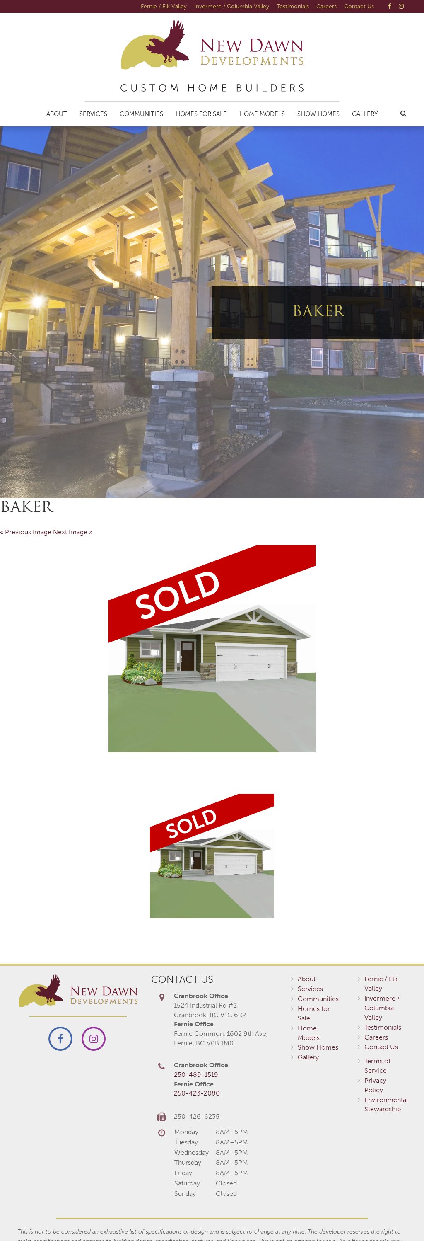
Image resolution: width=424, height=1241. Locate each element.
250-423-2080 (197, 1093)
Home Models (262, 114)
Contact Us (359, 6)
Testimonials (293, 6)
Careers (326, 6)
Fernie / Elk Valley (164, 6)
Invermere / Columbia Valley (231, 6)
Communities (141, 114)
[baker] (212, 648)
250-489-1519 (196, 1075)
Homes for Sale (201, 114)
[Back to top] (400, 1217)
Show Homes (318, 114)
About (56, 114)
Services (93, 114)
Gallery (365, 114)
